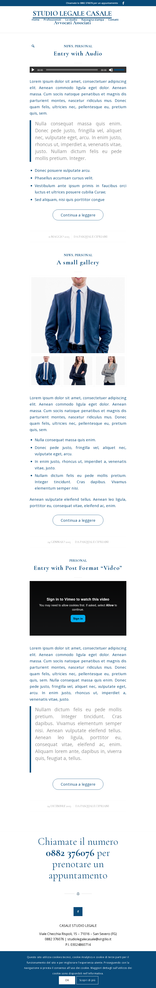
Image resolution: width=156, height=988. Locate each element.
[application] (78, 70)
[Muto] (111, 70)
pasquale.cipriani (93, 236)
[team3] (78, 315)
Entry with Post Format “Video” (78, 568)
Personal (83, 255)
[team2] (78, 371)
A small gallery (78, 262)
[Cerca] (33, 46)
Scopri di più (87, 980)
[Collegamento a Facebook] (123, 3)
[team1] (110, 371)
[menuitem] (35, 19)
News (68, 255)
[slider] (120, 70)
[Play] (33, 70)
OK (67, 980)
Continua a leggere (78, 214)
